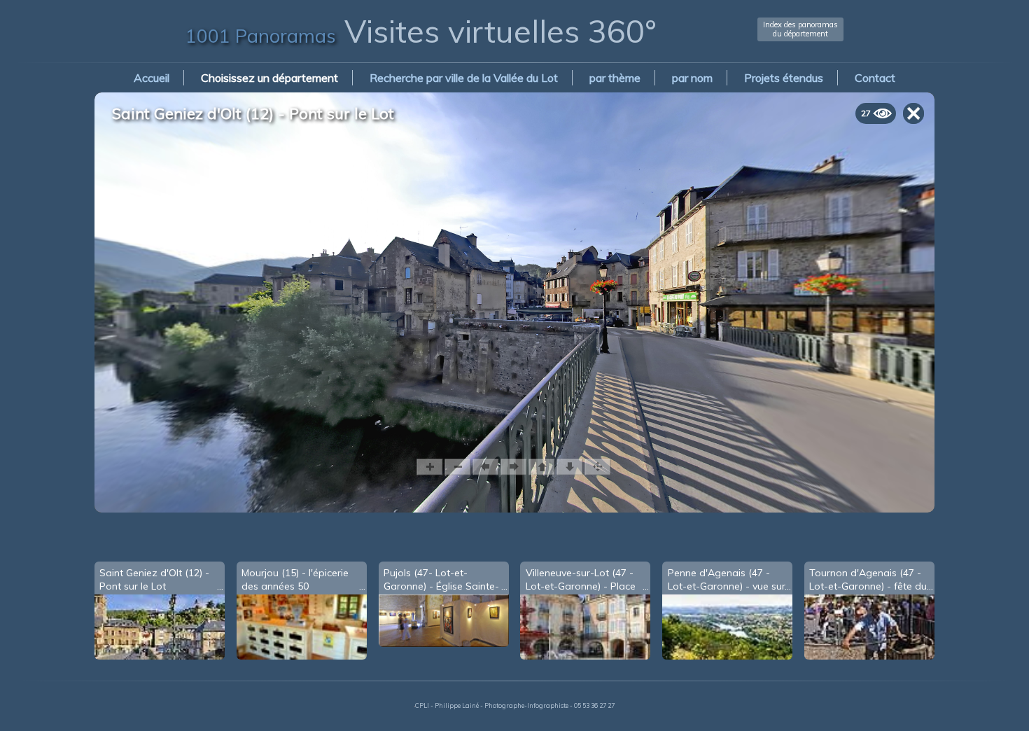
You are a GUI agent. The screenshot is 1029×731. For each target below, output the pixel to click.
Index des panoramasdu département (800, 29)
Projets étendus (783, 78)
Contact (875, 78)
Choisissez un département (269, 78)
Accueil (151, 78)
